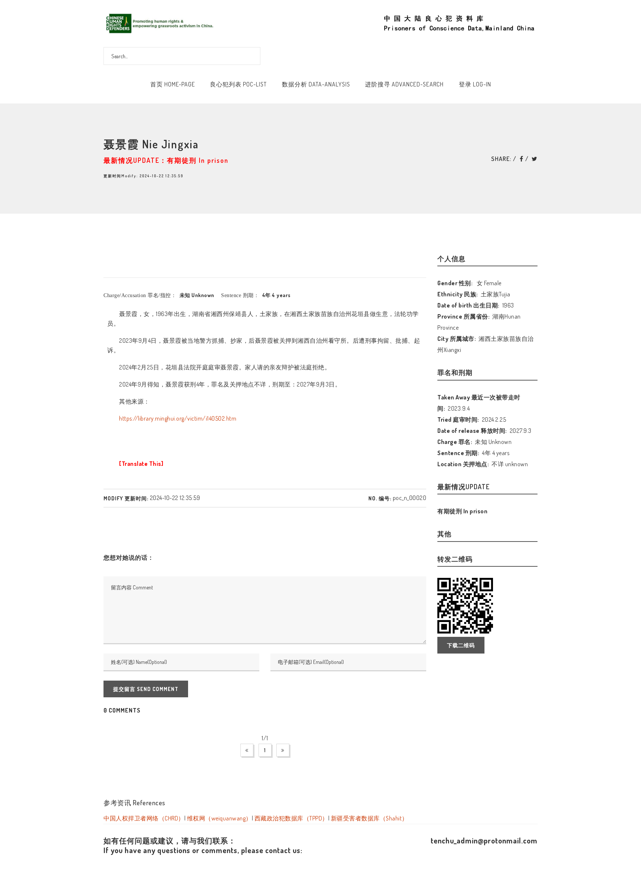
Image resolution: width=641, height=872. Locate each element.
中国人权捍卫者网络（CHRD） (143, 818)
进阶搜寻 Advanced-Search (404, 84)
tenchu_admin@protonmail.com (484, 840)
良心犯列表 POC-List (238, 84)
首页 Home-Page (172, 84)
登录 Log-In (475, 84)
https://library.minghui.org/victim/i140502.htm (177, 418)
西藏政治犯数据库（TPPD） (291, 818)
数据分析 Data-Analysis (316, 84)
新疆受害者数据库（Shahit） (369, 818)
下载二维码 (461, 645)
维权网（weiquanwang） (219, 818)
